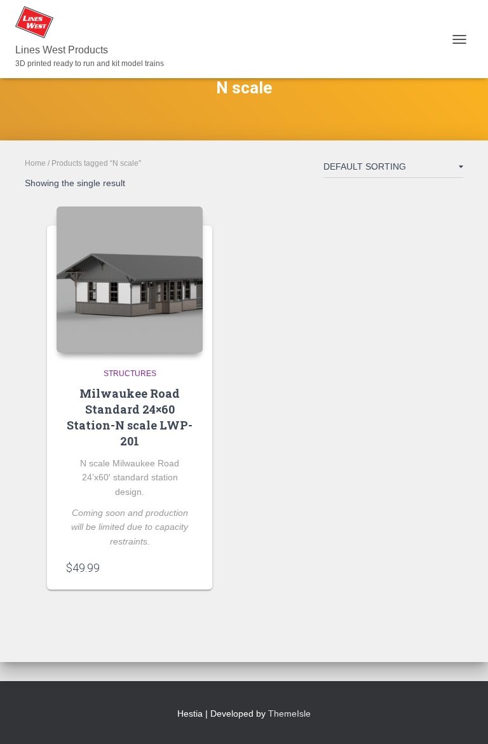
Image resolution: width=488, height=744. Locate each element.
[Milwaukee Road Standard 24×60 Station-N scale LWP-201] (130, 279)
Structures (130, 373)
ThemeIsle (289, 713)
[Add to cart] (186, 567)
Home (35, 163)
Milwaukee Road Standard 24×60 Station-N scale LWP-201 (130, 417)
